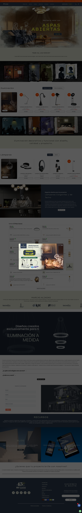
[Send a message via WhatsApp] (80, 511)
